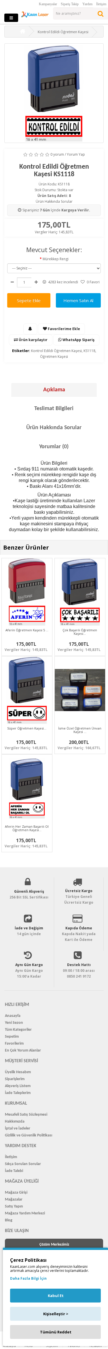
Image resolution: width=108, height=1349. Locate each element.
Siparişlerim (14, 1079)
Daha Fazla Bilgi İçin (28, 1278)
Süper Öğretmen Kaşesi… (26, 728)
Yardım (87, 4)
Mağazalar (13, 1199)
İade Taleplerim (18, 1093)
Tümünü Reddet (55, 1332)
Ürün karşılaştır (33, 339)
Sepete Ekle (29, 300)
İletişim (101, 4)
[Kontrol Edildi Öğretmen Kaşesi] (54, 93)
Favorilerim (14, 1043)
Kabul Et (56, 1295)
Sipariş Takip (70, 4)
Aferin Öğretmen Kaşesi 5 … (26, 630)
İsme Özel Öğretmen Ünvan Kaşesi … (79, 730)
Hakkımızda (14, 1121)
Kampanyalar (48, 4)
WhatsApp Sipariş (78, 339)
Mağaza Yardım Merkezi (25, 1213)
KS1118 (89, 350)
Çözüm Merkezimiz (54, 1244)
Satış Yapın (14, 1206)
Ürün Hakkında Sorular (54, 201)
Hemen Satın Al (78, 300)
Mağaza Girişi (16, 1192)
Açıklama (54, 390)
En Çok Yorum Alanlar (23, 1050)
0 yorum (57, 154)
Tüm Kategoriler (18, 1030)
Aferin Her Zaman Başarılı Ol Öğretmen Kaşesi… (27, 828)
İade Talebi (14, 1171)
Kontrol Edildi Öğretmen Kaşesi (56, 350)
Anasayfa (12, 1016)
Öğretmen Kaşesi (54, 356)
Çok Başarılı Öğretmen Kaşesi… (79, 632)
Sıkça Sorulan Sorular (23, 1164)
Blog (8, 1220)
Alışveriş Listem (18, 1086)
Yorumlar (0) (54, 447)
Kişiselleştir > (55, 1313)
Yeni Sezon (14, 1023)
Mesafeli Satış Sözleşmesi (26, 1114)
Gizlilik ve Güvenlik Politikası (28, 1135)
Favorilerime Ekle (63, 328)
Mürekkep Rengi (56, 258)
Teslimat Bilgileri (53, 409)
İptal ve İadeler (17, 1128)
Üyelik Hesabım (18, 1072)
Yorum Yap (76, 154)
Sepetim (12, 1036)
